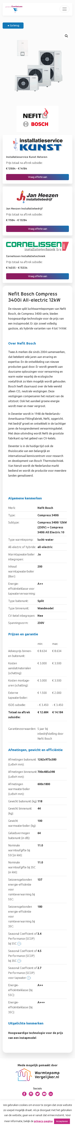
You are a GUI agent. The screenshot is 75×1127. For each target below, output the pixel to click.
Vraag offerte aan (37, 177)
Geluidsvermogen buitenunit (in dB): (19, 835)
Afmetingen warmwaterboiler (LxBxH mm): (19, 788)
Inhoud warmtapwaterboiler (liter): (21, 571)
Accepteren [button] (62, 1121)
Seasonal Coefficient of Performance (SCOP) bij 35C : (22, 955)
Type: (11, 515)
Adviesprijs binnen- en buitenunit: (20, 653)
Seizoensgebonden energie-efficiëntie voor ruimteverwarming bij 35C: (21, 916)
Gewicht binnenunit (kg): (20, 811)
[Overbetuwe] (14, 9)
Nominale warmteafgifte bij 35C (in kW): (22, 867)
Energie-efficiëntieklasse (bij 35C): (20, 1007)
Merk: (12, 507)
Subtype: (13, 522)
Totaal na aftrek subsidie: (19, 715)
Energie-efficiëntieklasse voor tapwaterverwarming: (21, 588)
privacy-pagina (43, 1121)
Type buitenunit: (18, 600)
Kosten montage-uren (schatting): (19, 683)
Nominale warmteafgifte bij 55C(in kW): (19, 850)
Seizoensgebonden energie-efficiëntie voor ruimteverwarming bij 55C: (21, 889)
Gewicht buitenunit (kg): (22, 801)
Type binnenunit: (18, 608)
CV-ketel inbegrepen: (21, 615)
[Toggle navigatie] (64, 9)
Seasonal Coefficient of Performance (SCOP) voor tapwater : (22, 972)
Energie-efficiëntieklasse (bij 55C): (20, 990)
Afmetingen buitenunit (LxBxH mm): (22, 762)
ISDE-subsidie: (17, 704)
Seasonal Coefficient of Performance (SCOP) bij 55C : (22, 938)
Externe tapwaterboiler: (18, 695)
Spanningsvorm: (18, 622)
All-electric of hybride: (22, 547)
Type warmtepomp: (20, 539)
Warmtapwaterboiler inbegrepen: (21, 557)
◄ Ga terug (13, 25)
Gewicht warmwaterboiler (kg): (22, 823)
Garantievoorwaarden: (22, 728)
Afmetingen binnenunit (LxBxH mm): (22, 774)
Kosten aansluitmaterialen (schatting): (19, 668)
